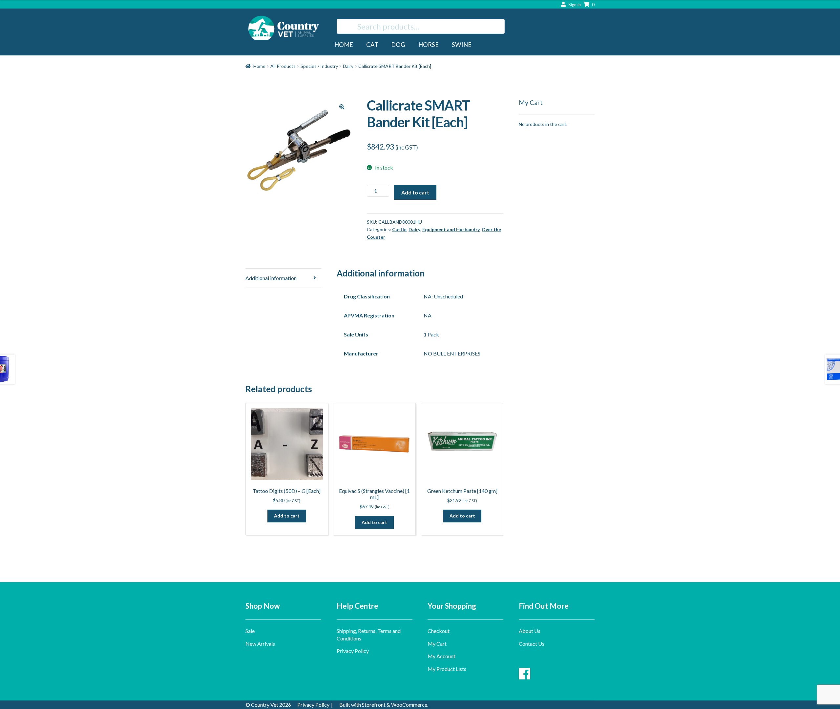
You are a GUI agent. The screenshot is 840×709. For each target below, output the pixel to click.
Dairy (348, 66)
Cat (372, 44)
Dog (398, 44)
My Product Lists (447, 669)
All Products (283, 66)
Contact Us (531, 643)
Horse (428, 44)
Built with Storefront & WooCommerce (383, 704)
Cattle (399, 229)
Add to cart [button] (287, 515)
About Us (529, 631)
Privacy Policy (353, 651)
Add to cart (415, 192)
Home (343, 44)
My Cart (437, 643)
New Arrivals (260, 643)
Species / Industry (319, 66)
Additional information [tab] (271, 278)
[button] (342, 107)
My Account (441, 656)
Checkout (439, 631)
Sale (250, 631)
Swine (462, 44)
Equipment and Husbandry (451, 229)
